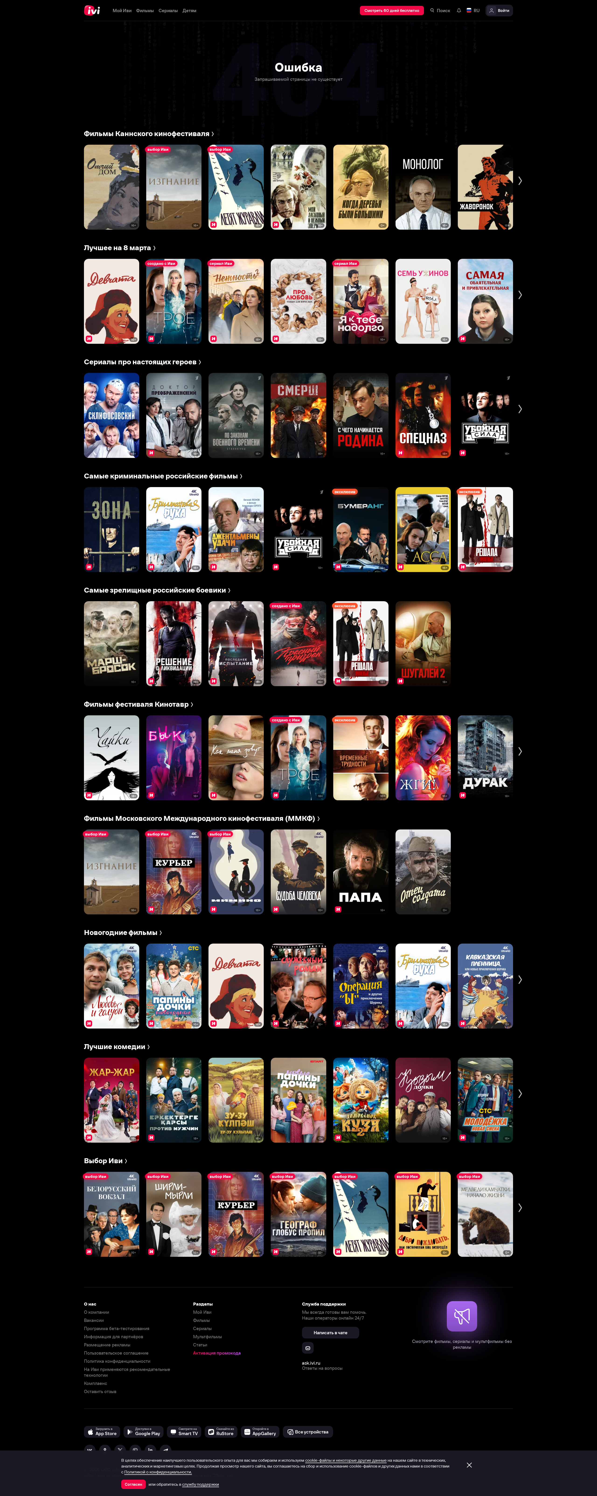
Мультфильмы (207, 1336)
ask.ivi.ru (311, 1363)
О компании (96, 1312)
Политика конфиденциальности (117, 1361)
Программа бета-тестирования (116, 1328)
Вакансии (94, 1320)
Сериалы (202, 1328)
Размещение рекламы (107, 1344)
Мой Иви (202, 1312)
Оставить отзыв (100, 1391)
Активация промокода (217, 1353)
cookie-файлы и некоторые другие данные (346, 1460)
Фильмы (201, 1320)
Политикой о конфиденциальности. (158, 1472)
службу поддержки (200, 1484)
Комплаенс (95, 1383)
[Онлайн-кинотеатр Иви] (93, 11)
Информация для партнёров (113, 1336)
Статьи (200, 1344)
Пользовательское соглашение (116, 1353)
